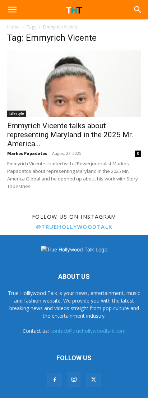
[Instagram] (74, 379)
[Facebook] (54, 380)
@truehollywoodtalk (74, 226)
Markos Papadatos (27, 153)
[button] (12, 9)
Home (13, 27)
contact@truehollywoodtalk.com (88, 330)
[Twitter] (93, 380)
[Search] (138, 9)
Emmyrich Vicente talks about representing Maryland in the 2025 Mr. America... (70, 134)
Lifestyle (16, 113)
